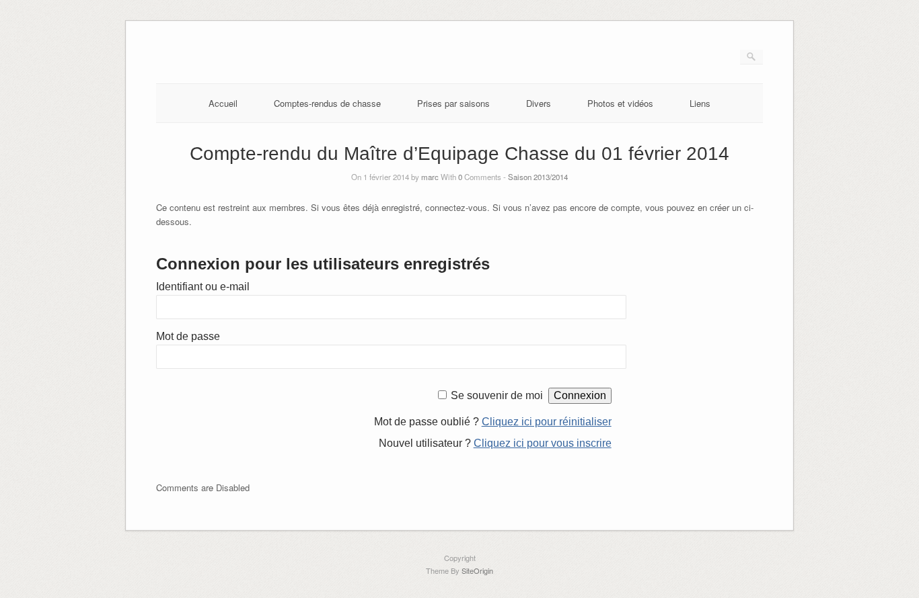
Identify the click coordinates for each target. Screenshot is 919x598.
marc (430, 176)
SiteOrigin (477, 570)
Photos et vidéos (620, 103)
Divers (538, 103)
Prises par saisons (453, 103)
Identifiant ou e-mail (203, 286)
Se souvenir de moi (497, 395)
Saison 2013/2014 (538, 176)
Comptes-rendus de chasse (327, 103)
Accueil (223, 103)
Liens (700, 103)
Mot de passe (188, 336)
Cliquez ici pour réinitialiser (547, 421)
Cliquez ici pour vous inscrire (543, 443)
